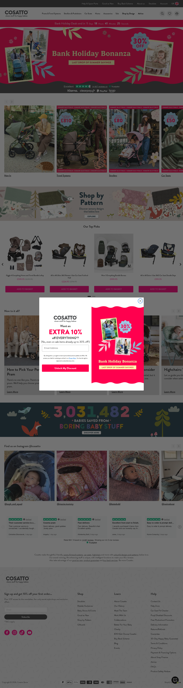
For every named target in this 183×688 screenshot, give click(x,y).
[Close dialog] (140, 301)
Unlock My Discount (65, 368)
